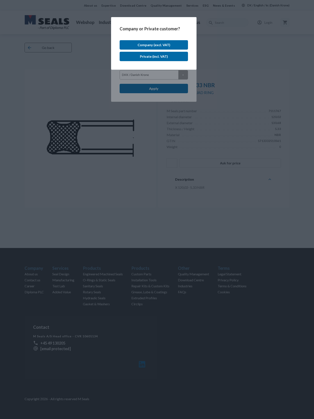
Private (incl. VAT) (154, 56)
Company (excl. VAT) (154, 45)
